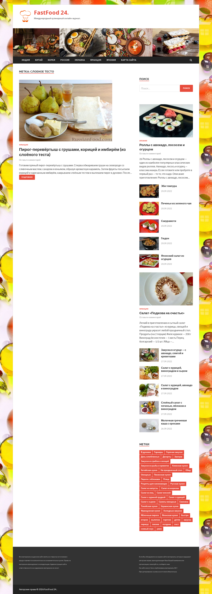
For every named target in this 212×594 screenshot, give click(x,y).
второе (144, 519)
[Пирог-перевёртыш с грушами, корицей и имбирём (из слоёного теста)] (76, 112)
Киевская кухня (180, 465)
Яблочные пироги (150, 515)
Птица (166, 479)
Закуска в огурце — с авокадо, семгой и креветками (173, 353)
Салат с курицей (177, 497)
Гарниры (158, 452)
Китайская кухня (149, 470)
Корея (51, 60)
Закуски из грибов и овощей (155, 461)
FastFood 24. (51, 12)
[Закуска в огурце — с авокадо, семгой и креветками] (149, 360)
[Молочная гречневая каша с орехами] (149, 431)
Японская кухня (170, 515)
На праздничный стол (171, 470)
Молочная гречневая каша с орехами (174, 422)
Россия (64, 60)
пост (176, 524)
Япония (111, 60)
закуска (187, 519)
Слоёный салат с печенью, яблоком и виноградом (173, 406)
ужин (159, 528)
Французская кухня (150, 510)
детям (177, 519)
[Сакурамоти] (149, 231)
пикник (155, 524)
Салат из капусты (149, 488)
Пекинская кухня (162, 474)
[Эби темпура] (149, 196)
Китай (39, 60)
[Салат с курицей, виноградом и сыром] (149, 378)
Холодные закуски (172, 510)
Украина (80, 60)
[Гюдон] (149, 249)
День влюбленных (150, 456)
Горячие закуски (174, 452)
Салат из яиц (147, 492)
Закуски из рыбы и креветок (155, 465)
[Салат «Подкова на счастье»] (166, 306)
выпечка (155, 519)
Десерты (167, 456)
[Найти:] (166, 88)
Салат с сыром (148, 501)
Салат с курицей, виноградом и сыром (174, 369)
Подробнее (27, 177)
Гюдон (165, 238)
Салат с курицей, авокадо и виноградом (176, 387)
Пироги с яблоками (150, 479)
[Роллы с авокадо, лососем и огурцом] (166, 137)
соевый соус (147, 528)
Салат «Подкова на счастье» (162, 313)
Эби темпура (169, 185)
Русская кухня (177, 483)
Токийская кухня (149, 506)
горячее (167, 519)
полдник (166, 524)
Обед (188, 470)
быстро (185, 515)
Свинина (183, 501)
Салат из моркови (170, 488)
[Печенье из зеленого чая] (149, 214)
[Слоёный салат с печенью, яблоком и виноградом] (149, 413)
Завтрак (178, 456)
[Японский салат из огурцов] (149, 266)
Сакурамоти (168, 220)
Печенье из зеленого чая (176, 203)
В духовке (146, 452)
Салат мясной (164, 492)
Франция (95, 60)
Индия (26, 60)
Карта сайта (128, 60)
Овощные (146, 474)
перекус (145, 524)
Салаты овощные (167, 501)
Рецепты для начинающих (154, 483)
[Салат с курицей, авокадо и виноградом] (149, 395)
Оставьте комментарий (30, 160)
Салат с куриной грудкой (153, 497)
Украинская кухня (169, 506)
